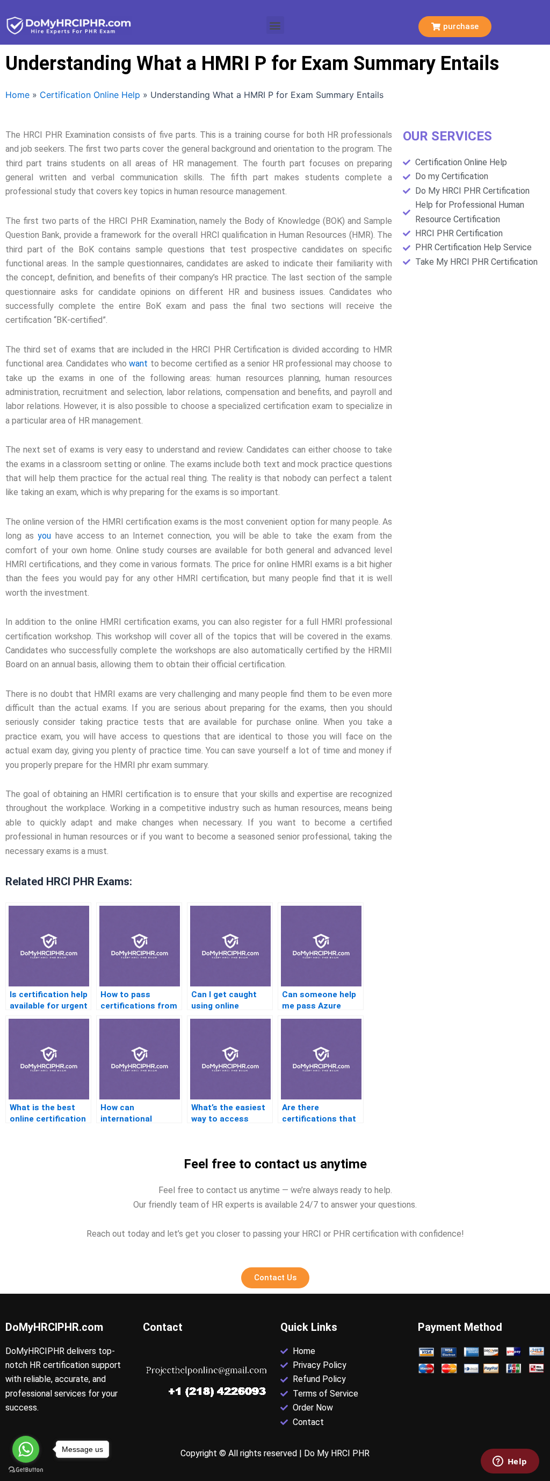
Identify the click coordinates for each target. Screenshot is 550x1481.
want (138, 363)
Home (17, 94)
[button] (275, 25)
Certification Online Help (90, 94)
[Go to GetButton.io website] (26, 1469)
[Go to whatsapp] (25, 1449)
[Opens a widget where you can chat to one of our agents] (509, 1462)
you (44, 536)
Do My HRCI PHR (337, 1453)
